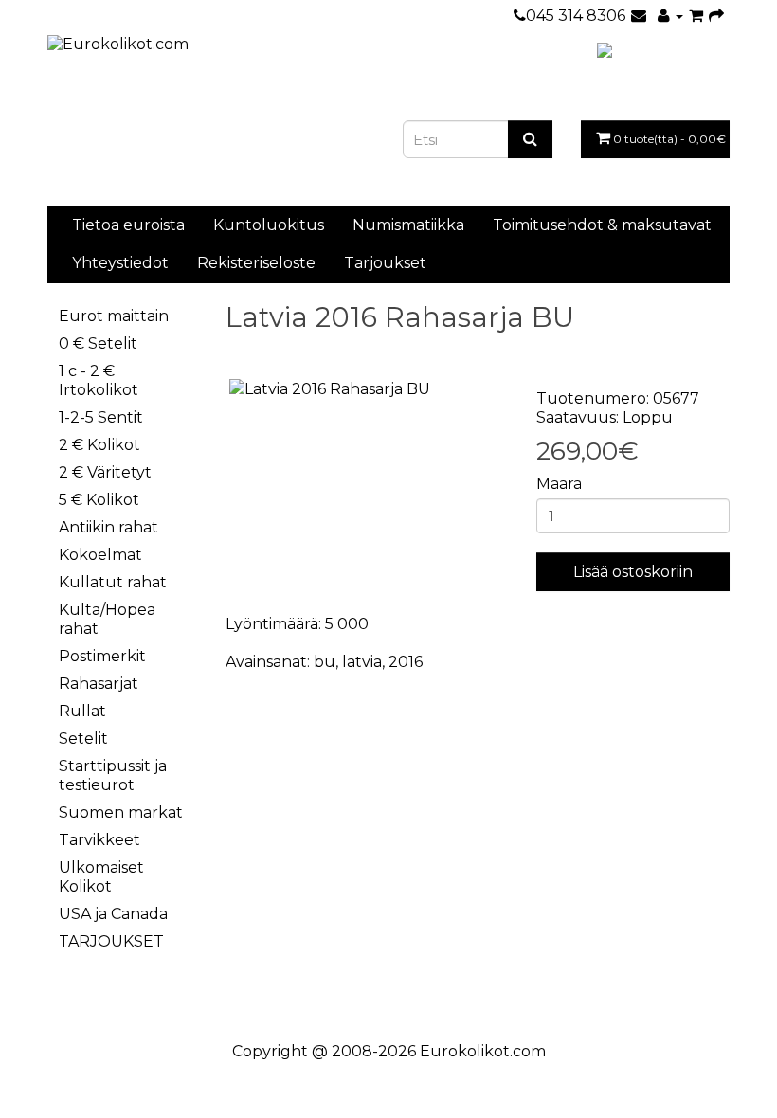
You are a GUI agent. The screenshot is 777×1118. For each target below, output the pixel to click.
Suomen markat (121, 812)
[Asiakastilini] (670, 16)
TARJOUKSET (111, 941)
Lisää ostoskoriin (633, 572)
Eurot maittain (114, 316)
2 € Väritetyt (105, 472)
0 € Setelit (98, 343)
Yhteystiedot (120, 263)
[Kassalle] (716, 16)
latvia (362, 662)
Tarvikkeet (99, 840)
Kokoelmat (100, 555)
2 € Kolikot (99, 445)
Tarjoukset (385, 263)
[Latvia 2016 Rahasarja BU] (367, 390)
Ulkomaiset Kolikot (101, 876)
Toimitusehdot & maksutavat (602, 225)
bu (324, 662)
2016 (405, 662)
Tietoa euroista (128, 225)
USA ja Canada (113, 914)
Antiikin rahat (108, 527)
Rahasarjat (98, 684)
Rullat (82, 711)
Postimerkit (102, 656)
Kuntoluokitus (268, 225)
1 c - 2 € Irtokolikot (98, 380)
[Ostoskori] (696, 16)
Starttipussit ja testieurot (113, 775)
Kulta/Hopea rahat (107, 619)
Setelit (83, 739)
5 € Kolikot (99, 500)
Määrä (559, 484)
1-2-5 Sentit (101, 417)
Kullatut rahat (113, 582)
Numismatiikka (408, 225)
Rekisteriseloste (256, 263)
